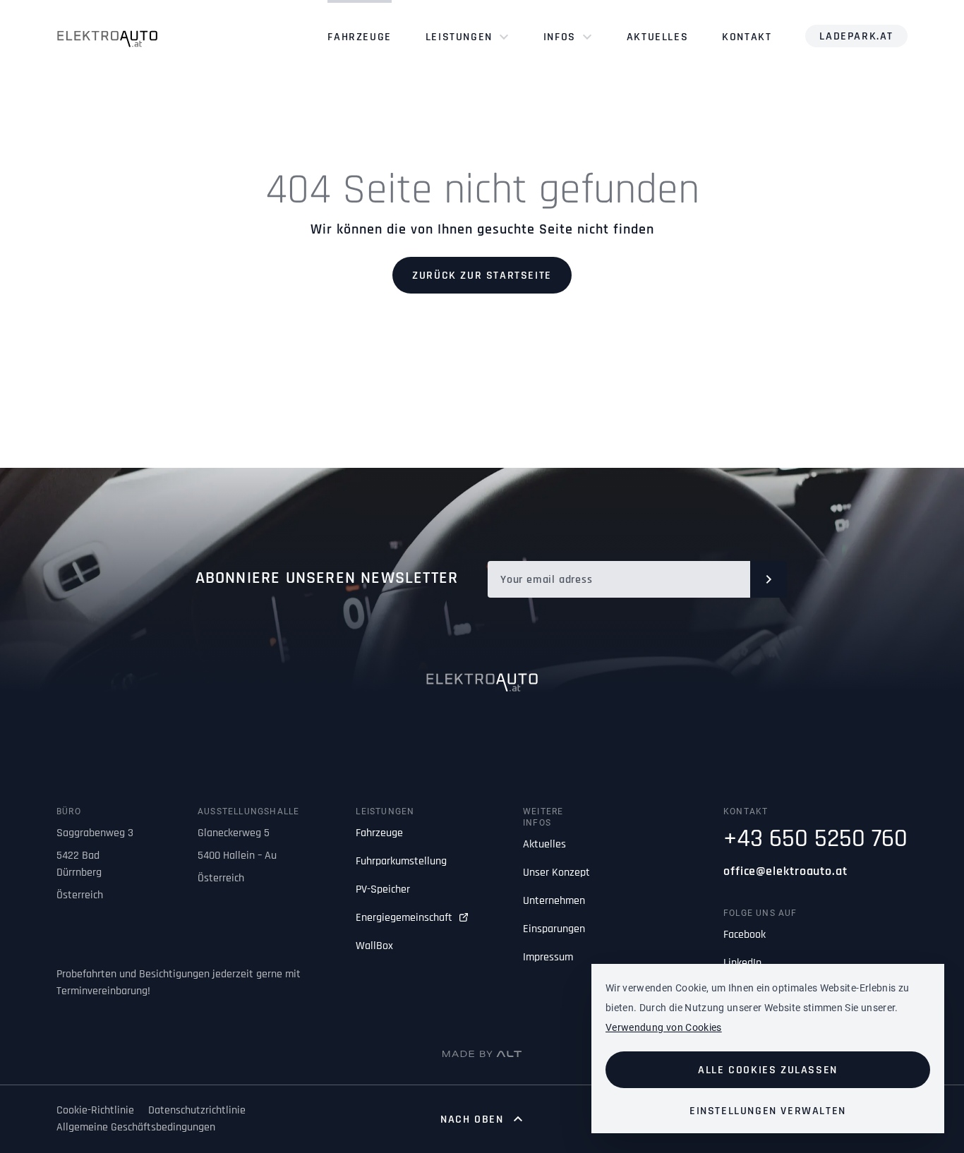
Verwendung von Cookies (663, 1027)
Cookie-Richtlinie (95, 1110)
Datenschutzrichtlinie (197, 1110)
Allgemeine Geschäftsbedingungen (135, 1127)
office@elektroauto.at (785, 871)
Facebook (744, 934)
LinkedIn (742, 963)
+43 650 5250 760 (815, 839)
